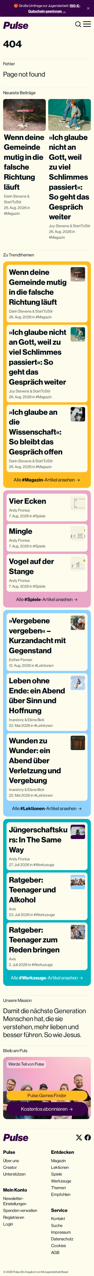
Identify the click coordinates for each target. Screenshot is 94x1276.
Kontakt (58, 1218)
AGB (55, 1252)
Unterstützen (14, 1174)
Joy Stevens (59, 226)
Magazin (13, 213)
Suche (56, 1225)
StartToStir (12, 202)
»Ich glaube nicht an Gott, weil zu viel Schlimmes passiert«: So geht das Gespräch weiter (69, 177)
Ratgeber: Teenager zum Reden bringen (34, 939)
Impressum (61, 1232)
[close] (88, 8)
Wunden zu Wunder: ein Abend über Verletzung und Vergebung (35, 760)
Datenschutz (62, 1239)
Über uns (11, 1160)
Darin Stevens (15, 196)
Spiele (40, 516)
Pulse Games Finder (47, 1095)
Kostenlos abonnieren (44, 1109)
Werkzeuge (44, 864)
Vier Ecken (27, 501)
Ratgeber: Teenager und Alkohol (32, 889)
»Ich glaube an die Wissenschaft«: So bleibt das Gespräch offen (35, 432)
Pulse (16, 1272)
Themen (58, 1187)
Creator (10, 1167)
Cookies (58, 1245)
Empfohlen (60, 1194)
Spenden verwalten (20, 1210)
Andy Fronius (19, 510)
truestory (16, 720)
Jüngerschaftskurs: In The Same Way (38, 839)
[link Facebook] (88, 1137)
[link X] (79, 1137)
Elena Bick (35, 720)
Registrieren (13, 1217)
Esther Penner (20, 659)
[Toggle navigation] (87, 23)
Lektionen (45, 665)
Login (8, 1224)
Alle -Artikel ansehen (44, 479)
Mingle (20, 531)
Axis (12, 909)
